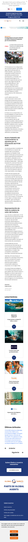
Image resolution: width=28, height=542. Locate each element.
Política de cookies (8, 512)
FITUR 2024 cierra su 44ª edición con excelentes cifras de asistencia (13, 442)
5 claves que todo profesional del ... (14, 351)
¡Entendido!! (14, 538)
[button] (11, 9)
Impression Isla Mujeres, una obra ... (14, 413)
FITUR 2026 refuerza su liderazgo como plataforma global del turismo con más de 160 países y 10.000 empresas (13, 430)
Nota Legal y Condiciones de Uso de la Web (13, 516)
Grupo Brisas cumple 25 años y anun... (14, 320)
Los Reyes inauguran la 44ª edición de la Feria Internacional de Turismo (14, 443)
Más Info (14, 531)
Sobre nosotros (8, 507)
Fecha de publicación (8, 285)
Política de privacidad (9, 510)
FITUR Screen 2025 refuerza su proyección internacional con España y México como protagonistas (13, 438)
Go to (19, 9)
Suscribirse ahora (14, 470)
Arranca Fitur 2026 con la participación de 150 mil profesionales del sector (11, 432)
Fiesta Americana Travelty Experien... (14, 382)
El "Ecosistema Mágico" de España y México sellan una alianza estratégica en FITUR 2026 (14, 433)
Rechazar (14, 535)
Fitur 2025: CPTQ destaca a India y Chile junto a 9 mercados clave (14, 437)
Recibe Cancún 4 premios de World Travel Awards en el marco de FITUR (14, 435)
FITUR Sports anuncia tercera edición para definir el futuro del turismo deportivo (13, 440)
